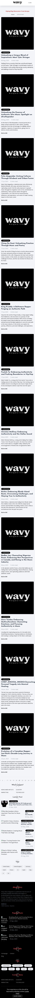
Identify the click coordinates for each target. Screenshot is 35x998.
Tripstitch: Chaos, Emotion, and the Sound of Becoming (27, 824)
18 (10, 780)
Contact (12, 953)
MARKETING (4, 792)
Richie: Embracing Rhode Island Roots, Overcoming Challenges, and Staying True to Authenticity (17, 494)
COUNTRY (19, 789)
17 (7, 780)
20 (16, 780)
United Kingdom (18, 866)
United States (6, 866)
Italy (30, 870)
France (11, 870)
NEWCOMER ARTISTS (7, 789)
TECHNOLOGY (20, 792)
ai (17, 870)
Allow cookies (17, 996)
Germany (28, 866)
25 (31, 780)
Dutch (4, 870)
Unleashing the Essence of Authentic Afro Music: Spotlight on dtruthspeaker (16, 114)
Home (12, 14)
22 (22, 780)
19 (13, 780)
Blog (2, 956)
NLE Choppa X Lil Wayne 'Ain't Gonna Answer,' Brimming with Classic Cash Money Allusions (21, 928)
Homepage (4, 953)
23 (25, 780)
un (8, 873)
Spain (23, 870)
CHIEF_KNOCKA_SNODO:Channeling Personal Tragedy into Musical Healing (18, 684)
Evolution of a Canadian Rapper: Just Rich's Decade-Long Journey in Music (16, 753)
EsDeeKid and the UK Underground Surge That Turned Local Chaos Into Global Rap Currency (20, 805)
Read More (4, 133)
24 (28, 780)
